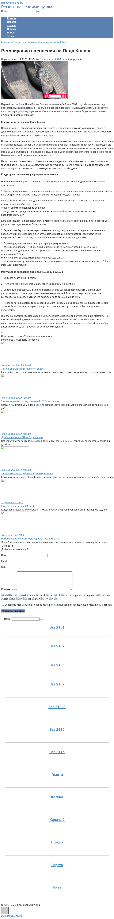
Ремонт (11, 32)
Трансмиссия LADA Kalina (54, 59)
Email (4, 561)
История (11, 29)
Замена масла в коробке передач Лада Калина (27, 473)
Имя (4, 555)
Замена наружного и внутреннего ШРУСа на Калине (30, 401)
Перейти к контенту (12, 2)
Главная (11, 18)
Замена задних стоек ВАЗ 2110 (18, 506)
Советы (11, 25)
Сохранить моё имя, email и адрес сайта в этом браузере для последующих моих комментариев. (58, 604)
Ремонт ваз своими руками (28, 6)
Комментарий (9, 589)
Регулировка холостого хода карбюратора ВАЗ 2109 (30, 538)
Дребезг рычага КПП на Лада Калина (22, 437)
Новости (11, 22)
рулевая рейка (83, 323)
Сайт (3, 567)
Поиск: (5, 11)
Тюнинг (11, 36)
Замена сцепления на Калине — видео (22, 368)
